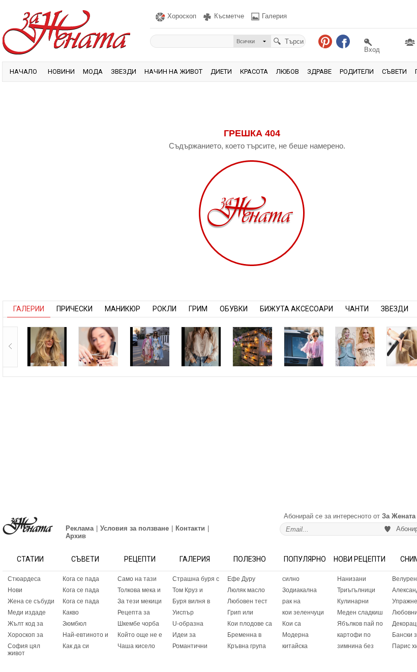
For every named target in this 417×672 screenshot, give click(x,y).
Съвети (394, 71)
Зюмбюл (74, 623)
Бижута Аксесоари (296, 309)
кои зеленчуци (303, 612)
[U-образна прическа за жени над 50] (98, 346)
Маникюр (122, 309)
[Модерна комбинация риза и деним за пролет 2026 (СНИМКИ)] (303, 346)
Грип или (240, 612)
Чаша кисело (136, 646)
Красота (254, 71)
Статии (30, 559)
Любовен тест (247, 601)
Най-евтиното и (85, 634)
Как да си (76, 646)
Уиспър (183, 612)
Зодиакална (299, 590)
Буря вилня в (191, 601)
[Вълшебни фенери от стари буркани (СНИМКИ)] (252, 346)
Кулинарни (353, 601)
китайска (295, 646)
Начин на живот (173, 71)
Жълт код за (25, 623)
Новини (61, 71)
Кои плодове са (249, 623)
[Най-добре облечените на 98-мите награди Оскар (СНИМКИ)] (355, 346)
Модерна (295, 634)
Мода (93, 71)
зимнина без (355, 646)
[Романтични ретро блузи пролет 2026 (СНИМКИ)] (201, 346)
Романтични (189, 646)
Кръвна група (246, 646)
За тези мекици (139, 601)
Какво (71, 612)
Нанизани (351, 578)
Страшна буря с (195, 578)
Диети (221, 71)
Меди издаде (27, 612)
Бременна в (244, 634)
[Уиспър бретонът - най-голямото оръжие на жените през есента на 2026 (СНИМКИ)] (47, 346)
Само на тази (137, 578)
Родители (357, 71)
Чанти (357, 309)
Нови (15, 590)
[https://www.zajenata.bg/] (28, 526)
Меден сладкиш (360, 612)
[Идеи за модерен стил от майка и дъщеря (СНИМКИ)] (149, 346)
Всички (245, 41)
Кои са (291, 623)
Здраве (319, 71)
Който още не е (139, 634)
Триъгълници (356, 590)
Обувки (234, 309)
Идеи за (184, 634)
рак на (291, 601)
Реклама (80, 528)
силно (291, 578)
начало (23, 71)
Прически (74, 309)
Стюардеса (24, 578)
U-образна (187, 623)
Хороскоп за (25, 634)
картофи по (354, 634)
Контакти (190, 528)
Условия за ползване (134, 528)
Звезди (123, 71)
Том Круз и (187, 590)
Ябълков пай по (360, 623)
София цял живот (24, 649)
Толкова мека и (139, 590)
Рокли (164, 309)
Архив (76, 536)
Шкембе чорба (138, 623)
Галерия (195, 559)
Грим (198, 309)
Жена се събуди (31, 601)
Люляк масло (246, 590)
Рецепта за (133, 612)
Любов (287, 71)
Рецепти (140, 559)
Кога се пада (81, 578)
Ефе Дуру (241, 578)
